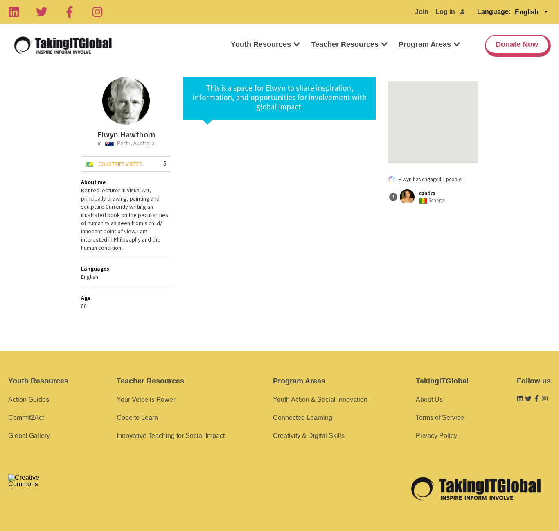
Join (421, 11)
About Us (429, 399)
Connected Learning (302, 417)
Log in (445, 11)
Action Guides (28, 399)
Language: (494, 11)
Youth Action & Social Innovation (320, 399)
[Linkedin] (14, 12)
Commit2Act (26, 417)
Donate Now (517, 44)
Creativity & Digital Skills (309, 435)
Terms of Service (440, 417)
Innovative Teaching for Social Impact (171, 435)
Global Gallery (29, 435)
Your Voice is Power (146, 399)
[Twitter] (41, 12)
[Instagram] (97, 12)
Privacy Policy (436, 435)
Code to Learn (137, 417)
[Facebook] (69, 12)
